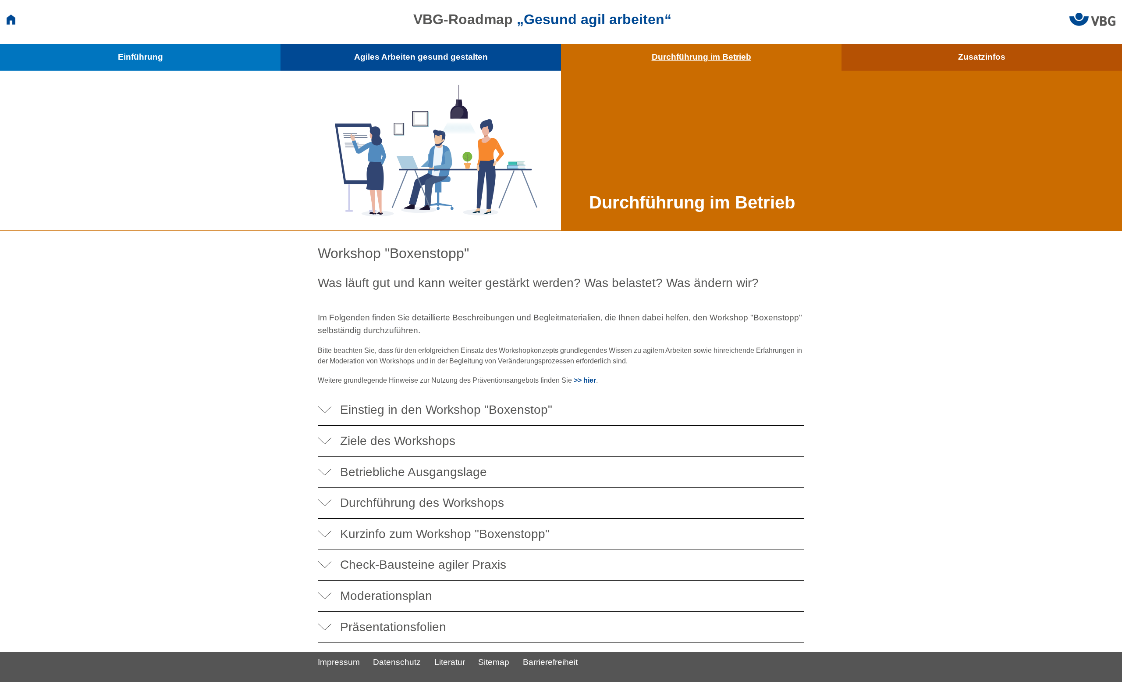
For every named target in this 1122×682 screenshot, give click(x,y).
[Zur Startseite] (11, 19)
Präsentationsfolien (393, 627)
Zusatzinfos (981, 56)
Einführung (140, 56)
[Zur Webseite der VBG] (1092, 18)
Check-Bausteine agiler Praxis (423, 564)
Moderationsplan (386, 596)
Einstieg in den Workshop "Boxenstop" (446, 409)
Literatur (449, 662)
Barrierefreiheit (550, 662)
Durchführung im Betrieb (701, 56)
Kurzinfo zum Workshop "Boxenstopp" (445, 534)
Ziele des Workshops (397, 441)
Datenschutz (397, 662)
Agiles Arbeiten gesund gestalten (421, 56)
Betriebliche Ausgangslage (413, 472)
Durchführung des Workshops (422, 503)
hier (589, 380)
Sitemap (493, 662)
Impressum (339, 662)
